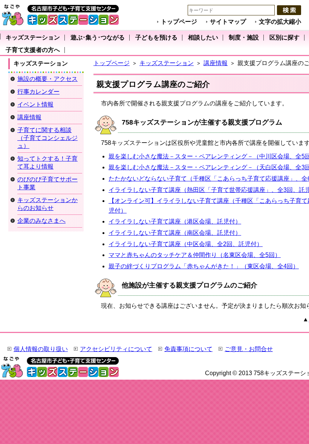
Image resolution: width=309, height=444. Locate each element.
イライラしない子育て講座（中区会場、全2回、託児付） (186, 244)
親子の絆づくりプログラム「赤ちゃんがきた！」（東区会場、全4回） (204, 266)
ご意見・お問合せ (249, 349)
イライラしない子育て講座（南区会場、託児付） (175, 233)
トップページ (179, 21)
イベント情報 (35, 104)
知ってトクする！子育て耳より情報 (47, 162)
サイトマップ (228, 21)
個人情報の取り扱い (41, 349)
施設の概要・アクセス (47, 79)
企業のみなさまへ (41, 220)
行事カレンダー (38, 91)
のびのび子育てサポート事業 (47, 183)
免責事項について (188, 349)
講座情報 (215, 63)
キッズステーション (166, 63)
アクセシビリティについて (116, 349)
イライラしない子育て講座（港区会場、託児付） (175, 221)
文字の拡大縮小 (280, 21)
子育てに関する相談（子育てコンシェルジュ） (47, 138)
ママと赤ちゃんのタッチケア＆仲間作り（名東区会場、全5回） (195, 255)
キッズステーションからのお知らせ (47, 204)
